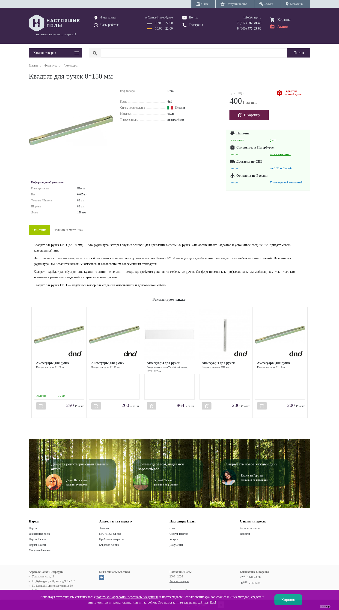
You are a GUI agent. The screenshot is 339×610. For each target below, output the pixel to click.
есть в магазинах (280, 154)
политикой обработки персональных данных (127, 597)
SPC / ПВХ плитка (110, 533)
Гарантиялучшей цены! (293, 92)
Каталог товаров (179, 581)
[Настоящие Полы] (55, 23)
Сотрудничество (179, 533)
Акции (282, 26)
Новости (245, 533)
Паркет (33, 528)
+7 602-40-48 (250, 577)
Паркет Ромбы (37, 544)
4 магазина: (108, 17)
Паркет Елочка (37, 539)
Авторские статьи (250, 528)
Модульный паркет (40, 550)
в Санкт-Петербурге (159, 17)
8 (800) (249, 28)
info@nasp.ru (252, 17)
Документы (176, 544)
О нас (173, 528)
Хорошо (288, 600)
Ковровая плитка (109, 544)
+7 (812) (248, 23)
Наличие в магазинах (68, 230)
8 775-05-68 (250, 583)
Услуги (174, 539)
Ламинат (104, 528)
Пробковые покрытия (111, 539)
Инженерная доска (39, 533)
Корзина (284, 19)
